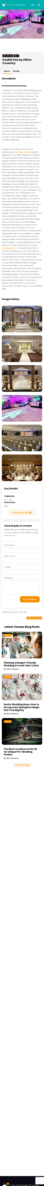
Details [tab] (16, 71)
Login (32, 4)
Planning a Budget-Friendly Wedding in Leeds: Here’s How (21, 664)
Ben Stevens (12, 713)
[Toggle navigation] (39, 4)
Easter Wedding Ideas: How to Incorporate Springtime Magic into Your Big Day (22, 707)
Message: (9, 578)
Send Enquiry (30, 599)
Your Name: (9, 545)
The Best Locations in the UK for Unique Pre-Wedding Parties (20, 752)
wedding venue (22, 152)
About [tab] (7, 71)
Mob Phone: (10, 556)
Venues (8, 635)
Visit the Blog (22, 765)
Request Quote (21, 512)
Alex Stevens (13, 669)
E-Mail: (7, 567)
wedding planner (9, 248)
